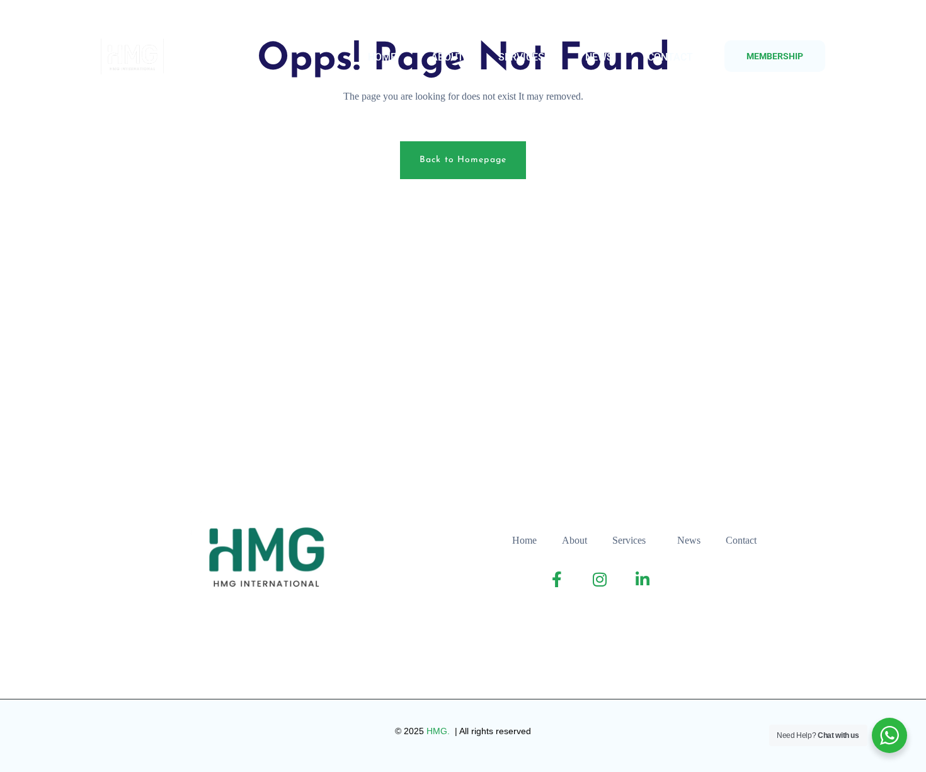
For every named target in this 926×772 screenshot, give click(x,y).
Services (521, 57)
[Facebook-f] (115, 19)
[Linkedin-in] (165, 19)
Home (382, 57)
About (447, 57)
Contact (670, 57)
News (599, 57)
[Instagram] (140, 19)
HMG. (439, 731)
